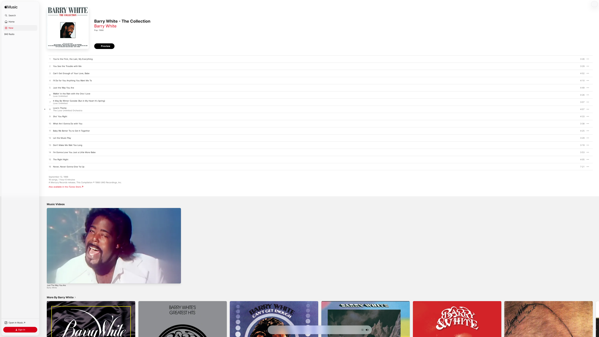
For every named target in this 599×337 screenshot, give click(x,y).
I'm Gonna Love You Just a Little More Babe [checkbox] (74, 152)
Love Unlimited (60, 96)
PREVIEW (581, 59)
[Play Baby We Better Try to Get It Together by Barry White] (50, 130)
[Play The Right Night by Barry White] (50, 159)
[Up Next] (362, 330)
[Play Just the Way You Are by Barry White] (50, 87)
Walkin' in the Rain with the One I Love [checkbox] (71, 93)
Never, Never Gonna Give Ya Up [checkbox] (68, 166)
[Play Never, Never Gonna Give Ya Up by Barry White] (50, 166)
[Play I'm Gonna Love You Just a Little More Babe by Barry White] (50, 152)
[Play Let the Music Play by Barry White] (50, 138)
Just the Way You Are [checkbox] (63, 87)
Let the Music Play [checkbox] (62, 138)
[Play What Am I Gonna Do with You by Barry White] (50, 123)
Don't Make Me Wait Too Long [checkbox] (67, 145)
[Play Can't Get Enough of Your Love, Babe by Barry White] (50, 73)
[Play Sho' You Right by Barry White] (50, 116)
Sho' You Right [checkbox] (60, 116)
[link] (61, 297)
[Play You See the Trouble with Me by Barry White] (50, 66)
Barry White (105, 26)
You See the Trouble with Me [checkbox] (67, 66)
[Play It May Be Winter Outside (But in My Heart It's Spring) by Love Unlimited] (50, 102)
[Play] (50, 279)
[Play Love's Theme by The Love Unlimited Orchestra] (50, 109)
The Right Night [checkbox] (60, 159)
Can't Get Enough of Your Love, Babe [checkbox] (71, 73)
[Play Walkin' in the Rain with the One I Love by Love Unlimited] (50, 95)
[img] (11, 7)
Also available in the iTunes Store (65, 187)
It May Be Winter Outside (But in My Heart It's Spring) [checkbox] (79, 101)
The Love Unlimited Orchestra (67, 110)
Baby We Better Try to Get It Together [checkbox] (71, 130)
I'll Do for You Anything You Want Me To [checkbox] (72, 80)
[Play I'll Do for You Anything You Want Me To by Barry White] (50, 80)
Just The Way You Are (56, 285)
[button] (20, 15)
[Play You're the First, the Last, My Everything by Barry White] (50, 59)
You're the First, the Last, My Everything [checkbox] (73, 59)
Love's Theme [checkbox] (60, 108)
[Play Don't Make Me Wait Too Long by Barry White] (50, 145)
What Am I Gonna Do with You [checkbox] (67, 123)
